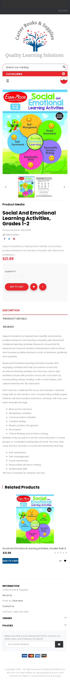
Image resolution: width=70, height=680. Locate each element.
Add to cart (16, 286)
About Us (7, 595)
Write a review (10, 234)
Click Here (17, 600)
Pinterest (14, 239)
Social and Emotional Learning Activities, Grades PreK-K (34, 548)
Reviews (8, 327)
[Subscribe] (59, 644)
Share (4, 239)
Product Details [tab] (15, 319)
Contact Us (8, 606)
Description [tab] (11, 310)
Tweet (9, 239)
